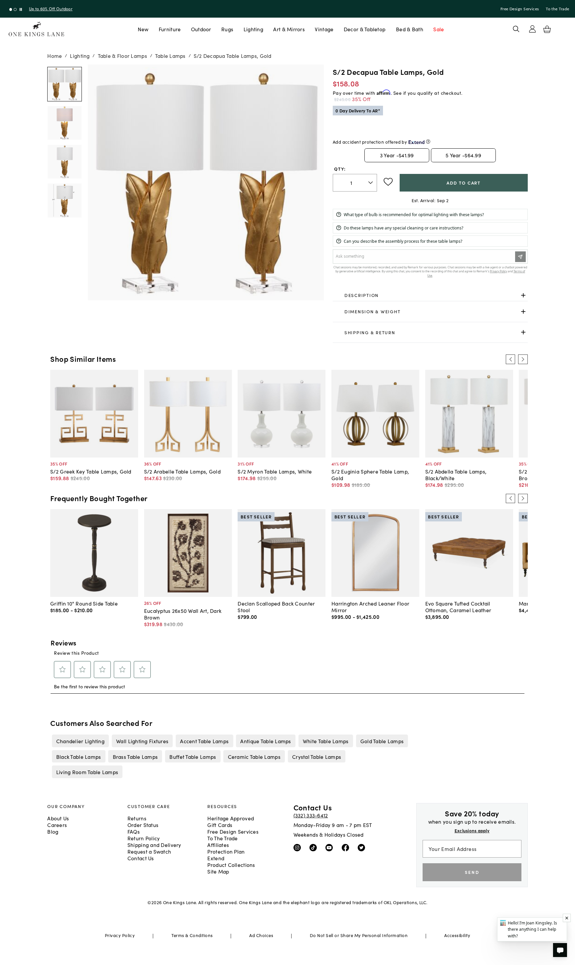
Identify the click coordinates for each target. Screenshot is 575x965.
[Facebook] (347, 847)
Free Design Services (519, 9)
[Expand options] (523, 295)
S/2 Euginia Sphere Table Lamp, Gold (370, 475)
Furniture (170, 29)
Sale (438, 29)
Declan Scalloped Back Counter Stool (276, 607)
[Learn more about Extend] (428, 141)
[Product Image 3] (64, 200)
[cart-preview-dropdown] (547, 29)
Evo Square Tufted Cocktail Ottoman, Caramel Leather (458, 607)
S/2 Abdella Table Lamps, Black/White (456, 475)
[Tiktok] (314, 847)
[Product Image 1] (64, 123)
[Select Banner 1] (15, 9)
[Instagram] (298, 847)
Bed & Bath (409, 29)
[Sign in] (532, 29)
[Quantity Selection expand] (371, 182)
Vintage (324, 29)
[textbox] (355, 183)
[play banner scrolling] (20, 9)
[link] (430, 295)
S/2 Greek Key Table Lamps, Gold (90, 471)
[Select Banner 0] (10, 9)
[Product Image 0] (64, 84)
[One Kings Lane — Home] (36, 29)
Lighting (253, 29)
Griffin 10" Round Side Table (84, 603)
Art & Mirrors (289, 29)
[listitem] (80, 741)
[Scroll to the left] (510, 359)
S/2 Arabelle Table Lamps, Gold (182, 471)
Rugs (227, 29)
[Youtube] (330, 847)
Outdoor (201, 29)
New (143, 29)
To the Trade (557, 9)
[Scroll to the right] (522, 359)
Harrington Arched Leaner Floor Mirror (370, 607)
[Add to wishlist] (388, 182)
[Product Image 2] (64, 162)
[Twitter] (363, 847)
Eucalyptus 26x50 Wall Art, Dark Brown (183, 614)
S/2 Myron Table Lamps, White (275, 471)
